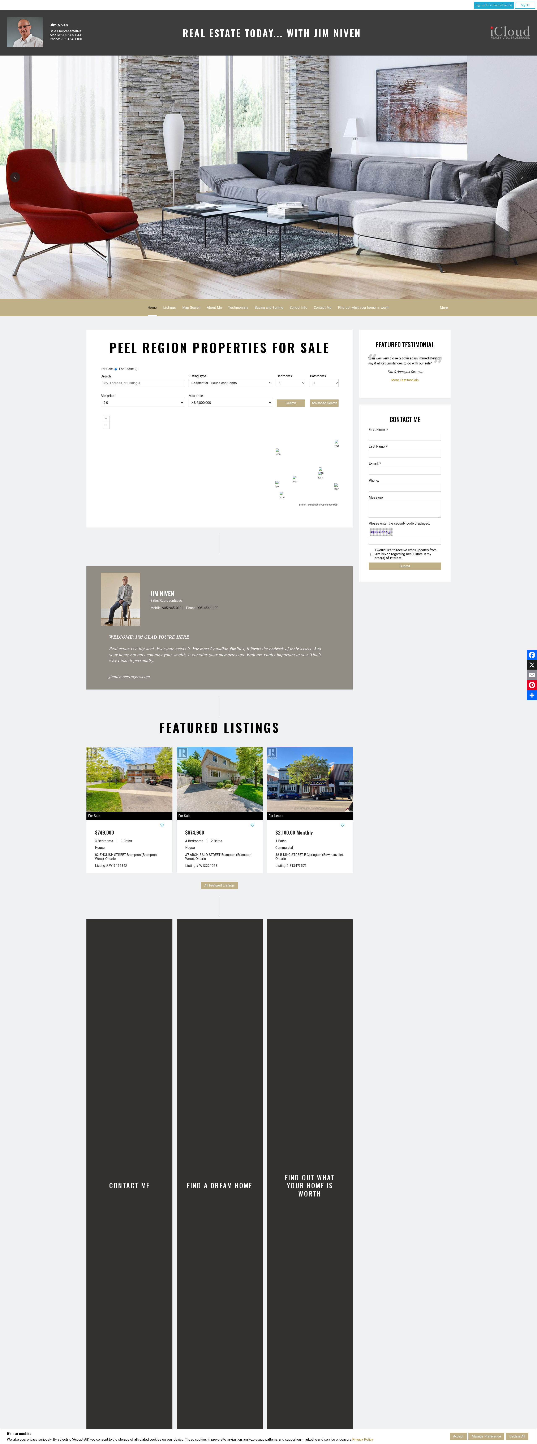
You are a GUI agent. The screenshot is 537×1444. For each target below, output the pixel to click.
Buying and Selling (269, 308)
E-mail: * (375, 463)
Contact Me (323, 308)
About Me (214, 308)
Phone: (374, 480)
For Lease (126, 369)
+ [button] (106, 419)
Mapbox (314, 504)
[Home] (510, 33)
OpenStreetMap (329, 504)
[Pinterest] (532, 685)
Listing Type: (198, 376)
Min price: (108, 396)
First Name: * (378, 430)
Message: (376, 497)
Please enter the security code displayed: (399, 523)
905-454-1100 (207, 608)
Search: (106, 376)
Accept (458, 1436)
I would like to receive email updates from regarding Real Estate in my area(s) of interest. (406, 554)
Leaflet (302, 504)
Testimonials (238, 308)
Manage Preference (486, 1436)
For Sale (107, 369)
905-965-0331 (173, 608)
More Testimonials (405, 380)
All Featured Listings (219, 885)
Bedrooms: (285, 376)
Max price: (196, 396)
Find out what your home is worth (363, 308)
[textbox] (142, 383)
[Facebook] (532, 655)
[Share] (532, 695)
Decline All (517, 1436)
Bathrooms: (318, 376)
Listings (169, 308)
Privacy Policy (362, 1439)
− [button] (106, 425)
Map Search (191, 308)
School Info (299, 308)
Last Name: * (378, 446)
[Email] (532, 675)
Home (152, 308)
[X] (532, 665)
